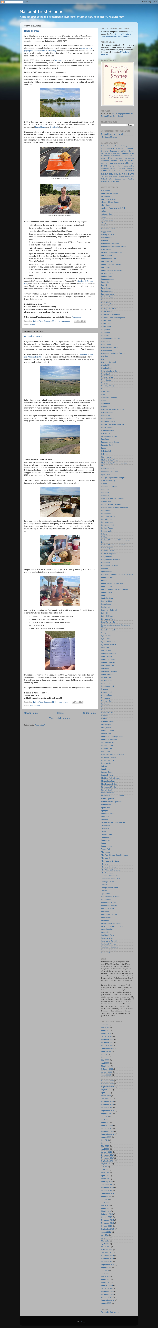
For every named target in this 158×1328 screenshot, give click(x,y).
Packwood (105, 704)
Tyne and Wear (106, 177)
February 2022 (107, 1069)
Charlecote (105, 332)
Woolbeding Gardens (109, 947)
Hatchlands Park (107, 525)
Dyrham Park (106, 433)
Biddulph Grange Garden (111, 264)
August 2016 (106, 1196)
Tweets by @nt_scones (110, 1312)
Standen (104, 819)
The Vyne (105, 864)
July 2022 (105, 1054)
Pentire (104, 719)
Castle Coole (106, 321)
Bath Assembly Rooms (110, 244)
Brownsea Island (107, 294)
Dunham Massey (107, 418)
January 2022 (106, 1072)
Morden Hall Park (108, 662)
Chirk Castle (106, 344)
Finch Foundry (107, 457)
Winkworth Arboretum (109, 944)
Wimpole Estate (107, 938)
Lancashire (119, 158)
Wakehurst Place (107, 908)
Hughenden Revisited (109, 566)
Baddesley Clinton (108, 229)
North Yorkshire (107, 163)
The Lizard (105, 858)
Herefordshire (115, 156)
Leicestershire (129, 158)
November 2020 (107, 1084)
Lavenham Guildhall (109, 610)
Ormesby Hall (106, 692)
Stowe (103, 831)
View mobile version (59, 718)
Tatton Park (105, 849)
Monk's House (106, 656)
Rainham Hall (106, 748)
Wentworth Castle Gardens (111, 923)
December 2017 (107, 1155)
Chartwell (105, 335)
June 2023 (105, 1024)
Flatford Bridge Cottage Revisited (114, 463)
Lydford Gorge (106, 636)
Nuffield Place (106, 683)
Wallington (105, 911)
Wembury (105, 920)
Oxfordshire (105, 168)
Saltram (104, 766)
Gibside (104, 484)
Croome (104, 401)
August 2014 (106, 1267)
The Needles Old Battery (110, 861)
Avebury (104, 226)
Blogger (84, 1322)
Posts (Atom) (40, 725)
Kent (110, 158)
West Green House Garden (112, 926)
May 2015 (105, 1241)
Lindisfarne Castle (108, 619)
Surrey (110, 174)
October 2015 (106, 1226)
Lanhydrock (105, 607)
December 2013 (107, 1291)
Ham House (105, 510)
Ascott (103, 217)
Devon (124, 151)
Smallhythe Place (108, 793)
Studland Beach (107, 834)
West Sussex (115, 179)
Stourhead (105, 828)
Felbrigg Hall (106, 451)
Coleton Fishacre (108, 377)
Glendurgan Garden (109, 486)
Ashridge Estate (107, 220)
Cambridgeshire (107, 148)
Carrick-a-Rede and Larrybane (113, 318)
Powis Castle (106, 734)
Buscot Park (106, 300)
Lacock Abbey (106, 601)
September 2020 (107, 1087)
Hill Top (104, 537)
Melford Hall (106, 650)
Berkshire (114, 146)
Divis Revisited (107, 412)
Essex (32, 325)
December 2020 (107, 1081)
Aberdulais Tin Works (109, 193)
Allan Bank (105, 205)
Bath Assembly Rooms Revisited (113, 247)
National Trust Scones (41, 11)
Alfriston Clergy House (110, 202)
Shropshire (130, 168)
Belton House (106, 255)
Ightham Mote (106, 572)
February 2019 (107, 1125)
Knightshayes (106, 592)
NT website (124, 52)
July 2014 (105, 1270)
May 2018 (105, 1146)
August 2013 (106, 1303)
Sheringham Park (108, 781)
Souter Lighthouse (108, 799)
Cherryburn (105, 341)
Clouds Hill (105, 365)
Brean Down (106, 288)
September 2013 (107, 1300)
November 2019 (107, 1105)
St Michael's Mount (108, 814)
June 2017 (105, 1170)
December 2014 (107, 1256)
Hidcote (104, 534)
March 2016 (106, 1211)
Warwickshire (124, 177)
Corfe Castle (106, 380)
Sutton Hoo (105, 843)
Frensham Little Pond (109, 472)
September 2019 (107, 1110)
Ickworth (104, 569)
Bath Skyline (106, 249)
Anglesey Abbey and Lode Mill (113, 208)
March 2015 (106, 1247)
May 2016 (105, 1205)
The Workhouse (107, 873)
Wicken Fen (105, 932)
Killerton (104, 580)
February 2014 (107, 1285)
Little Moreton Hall (108, 622)
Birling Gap (105, 267)
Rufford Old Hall (107, 760)
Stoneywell (105, 825)
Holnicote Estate (107, 551)
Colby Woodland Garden (110, 371)
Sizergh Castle (107, 790)
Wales (115, 176)
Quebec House (107, 745)
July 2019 (105, 1116)
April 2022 (105, 1063)
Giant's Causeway (108, 481)
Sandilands (105, 769)
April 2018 (105, 1149)
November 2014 (107, 1259)
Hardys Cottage (107, 522)
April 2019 (105, 1122)
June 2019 (105, 1119)
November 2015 (107, 1223)
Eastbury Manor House (110, 442)
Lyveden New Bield (108, 645)
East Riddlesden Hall (109, 436)
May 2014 (105, 1276)
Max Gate (105, 648)
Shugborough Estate (109, 784)
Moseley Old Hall (107, 665)
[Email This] (75, 321)
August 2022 (106, 1051)
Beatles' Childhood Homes (111, 252)
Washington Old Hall (109, 914)
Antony (104, 211)
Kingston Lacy (106, 586)
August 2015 (106, 1232)
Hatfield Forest (31, 31)
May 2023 (105, 1027)
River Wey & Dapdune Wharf (112, 754)
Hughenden (105, 563)
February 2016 (107, 1214)
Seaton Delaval (107, 775)
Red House (105, 751)
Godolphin (105, 492)
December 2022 (107, 1039)
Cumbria (104, 151)
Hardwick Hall (106, 519)
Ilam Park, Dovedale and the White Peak (117, 574)
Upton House (106, 899)
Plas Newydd (106, 725)
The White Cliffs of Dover (111, 870)
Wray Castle (106, 953)
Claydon (104, 356)
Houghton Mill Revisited (110, 560)
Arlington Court (107, 214)
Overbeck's (105, 698)
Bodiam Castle (107, 276)
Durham (104, 153)
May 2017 (105, 1173)
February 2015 (107, 1250)
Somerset (105, 170)
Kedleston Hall (106, 577)
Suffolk (104, 174)
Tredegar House (107, 882)
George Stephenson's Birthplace (114, 478)
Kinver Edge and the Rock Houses (114, 589)
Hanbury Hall (106, 513)
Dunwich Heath (107, 427)
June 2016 (105, 1202)
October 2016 (106, 1190)
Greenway (105, 495)
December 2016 (107, 1187)
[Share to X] (80, 321)
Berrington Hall (107, 261)
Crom (103, 395)
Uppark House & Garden (110, 896)
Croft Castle (54, 127)
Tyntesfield (105, 893)
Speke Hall (105, 808)
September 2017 (107, 1161)
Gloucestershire (128, 153)
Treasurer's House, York (110, 879)
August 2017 (106, 1164)
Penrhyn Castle (107, 713)
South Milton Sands (108, 805)
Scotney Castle (107, 772)
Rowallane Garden (108, 757)
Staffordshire (129, 171)
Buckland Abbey (107, 297)
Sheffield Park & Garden (110, 778)
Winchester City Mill (109, 941)
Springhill (104, 811)
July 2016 (105, 1199)
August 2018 (106, 1137)
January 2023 (106, 1036)
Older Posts (89, 713)
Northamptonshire (120, 163)
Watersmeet (106, 917)
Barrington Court (107, 235)
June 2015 (105, 1238)
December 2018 (107, 1131)
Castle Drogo (106, 324)
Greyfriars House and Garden (112, 498)
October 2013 (106, 1297)
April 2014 (105, 1279)
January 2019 (106, 1128)
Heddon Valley (106, 531)
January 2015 (106, 1253)
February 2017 (107, 1182)
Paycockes (76, 317)
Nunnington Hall (107, 686)
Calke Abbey (106, 303)
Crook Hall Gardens (109, 398)
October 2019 (106, 1108)
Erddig (103, 448)
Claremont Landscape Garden (113, 353)
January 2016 (106, 1217)
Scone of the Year (117, 168)
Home (60, 713)
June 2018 (105, 1143)
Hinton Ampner (107, 548)
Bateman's (105, 241)
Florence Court (107, 466)
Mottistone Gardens (109, 671)
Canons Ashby (106, 306)
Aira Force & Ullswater (110, 199)
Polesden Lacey (107, 731)
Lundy (103, 633)
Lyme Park (105, 639)
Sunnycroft (105, 840)
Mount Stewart (107, 674)
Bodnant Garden (107, 279)
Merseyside (123, 161)
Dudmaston (105, 415)
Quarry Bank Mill (107, 742)
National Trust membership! (112, 134)
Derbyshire (114, 151)
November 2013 (107, 1294)
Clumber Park (106, 368)
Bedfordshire (35, 705)
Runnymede (106, 763)
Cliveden (104, 359)
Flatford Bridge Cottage (110, 460)
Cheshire (119, 148)
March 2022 (106, 1066)
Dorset (131, 151)
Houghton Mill (106, 557)
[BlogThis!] (77, 321)
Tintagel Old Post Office (110, 876)
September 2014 (107, 1264)
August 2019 (106, 1113)
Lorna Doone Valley (109, 630)
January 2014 (106, 1288)
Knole (103, 595)
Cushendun (105, 404)
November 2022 (107, 1042)
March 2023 (106, 1033)
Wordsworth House (108, 950)
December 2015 (107, 1220)
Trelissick (104, 885)
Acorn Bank (105, 196)
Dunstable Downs (33, 336)
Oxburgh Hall (106, 701)
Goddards (105, 489)
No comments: (65, 321)
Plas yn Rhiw (106, 728)
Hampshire (105, 156)
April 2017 (105, 1176)
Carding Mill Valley (108, 309)
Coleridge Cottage (108, 374)
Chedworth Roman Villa (110, 338)
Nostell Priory (106, 680)
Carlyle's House (107, 312)
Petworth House (107, 722)
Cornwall (130, 148)
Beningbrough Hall (108, 258)
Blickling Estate (107, 273)
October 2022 (106, 1045)
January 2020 (106, 1099)
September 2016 (107, 1193)
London (114, 161)
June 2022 (105, 1057)
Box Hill (104, 285)
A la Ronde (105, 190)
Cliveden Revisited (108, 362)
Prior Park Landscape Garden (113, 737)
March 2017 (106, 1179)
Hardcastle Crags (108, 516)
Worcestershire (113, 181)
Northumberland (115, 166)
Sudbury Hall (106, 837)
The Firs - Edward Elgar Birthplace (114, 855)
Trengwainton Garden (109, 888)
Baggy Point (106, 232)
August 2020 (106, 1090)
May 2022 (105, 1060)
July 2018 (105, 1140)
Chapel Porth (106, 330)
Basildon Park (106, 238)
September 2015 (107, 1229)
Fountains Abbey (107, 469)
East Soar (105, 439)
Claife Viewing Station (109, 347)
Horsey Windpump (108, 554)
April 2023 (105, 1030)
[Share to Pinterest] (84, 321)
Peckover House (107, 710)
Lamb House (40, 127)
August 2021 (106, 1075)
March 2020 (106, 1096)
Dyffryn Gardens (107, 430)
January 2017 (106, 1185)
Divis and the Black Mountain (112, 409)
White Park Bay (107, 929)
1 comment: (63, 702)
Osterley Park (106, 695)
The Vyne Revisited (108, 867)
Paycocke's (105, 707)
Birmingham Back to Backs (111, 270)
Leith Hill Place (107, 616)
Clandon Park (106, 350)
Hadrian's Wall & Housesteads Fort (114, 507)
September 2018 (107, 1134)
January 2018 (106, 1152)
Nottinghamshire (128, 166)
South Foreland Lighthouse (111, 802)
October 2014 (106, 1262)
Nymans (104, 689)
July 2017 (105, 1167)
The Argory (105, 852)
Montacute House (108, 659)
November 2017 (107, 1158)
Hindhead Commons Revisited (113, 545)
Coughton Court (107, 386)
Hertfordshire (125, 156)
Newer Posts (31, 713)
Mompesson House (108, 653)
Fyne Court (105, 475)
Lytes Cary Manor (108, 642)
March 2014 (106, 1282)
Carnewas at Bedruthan (110, 315)
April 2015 (105, 1244)
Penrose (104, 716)
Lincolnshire (105, 161)
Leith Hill (104, 613)
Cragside (104, 389)
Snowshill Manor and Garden (112, 796)
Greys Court (106, 501)
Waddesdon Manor (108, 902)
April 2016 (105, 1208)
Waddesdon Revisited (109, 905)
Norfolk (131, 161)
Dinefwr (104, 407)
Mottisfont (105, 668)
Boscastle (105, 282)
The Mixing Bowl (124, 173)
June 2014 (105, 1273)
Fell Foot (104, 454)
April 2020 (105, 1093)
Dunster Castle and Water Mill (112, 424)
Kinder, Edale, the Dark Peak (112, 583)
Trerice (104, 891)
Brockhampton (107, 291)
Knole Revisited (107, 598)
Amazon (104, 54)
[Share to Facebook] (82, 321)
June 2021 (105, 1078)
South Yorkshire (117, 171)
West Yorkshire (128, 179)
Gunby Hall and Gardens (111, 504)
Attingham (105, 223)
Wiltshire (104, 181)
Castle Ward (106, 327)
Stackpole (58, 60)
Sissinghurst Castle (108, 787)
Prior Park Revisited (109, 740)
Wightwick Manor (108, 935)
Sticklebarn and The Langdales (113, 822)
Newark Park (106, 677)
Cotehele (104, 383)
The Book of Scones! (109, 137)
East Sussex (112, 153)
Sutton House (106, 846)
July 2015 (105, 1235)
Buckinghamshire (127, 146)
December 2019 (107, 1102)
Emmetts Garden (108, 445)
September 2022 (107, 1048)
